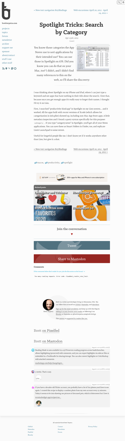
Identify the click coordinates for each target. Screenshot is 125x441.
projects (5, 28)
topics (5, 32)
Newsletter (61, 429)
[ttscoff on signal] (15, 68)
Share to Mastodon (72, 259)
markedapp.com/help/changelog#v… (49, 363)
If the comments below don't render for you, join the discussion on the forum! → (59, 271)
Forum (60, 432)
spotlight (68, 162)
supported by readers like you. (77, 319)
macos (40, 162)
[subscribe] (3, 68)
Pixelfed (30, 432)
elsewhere (95, 305)
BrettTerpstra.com (9, 23)
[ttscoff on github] (6, 68)
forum (5, 36)
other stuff (7, 63)
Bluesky (58, 314)
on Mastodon (52, 341)
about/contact (8, 55)
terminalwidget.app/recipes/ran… (48, 397)
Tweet (72, 41)
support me (7, 47)
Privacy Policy (92, 427)
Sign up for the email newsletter (67, 309)
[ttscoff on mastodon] (12, 68)
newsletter (7, 40)
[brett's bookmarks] (9, 68)
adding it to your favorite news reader (69, 311)
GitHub (78, 305)
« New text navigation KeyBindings (50, 10)
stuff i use (6, 59)
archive (5, 44)
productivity (53, 162)
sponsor (5, 51)
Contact (60, 427)
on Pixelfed (50, 331)
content (62, 319)
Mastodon (84, 305)
